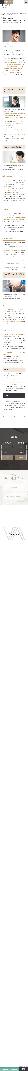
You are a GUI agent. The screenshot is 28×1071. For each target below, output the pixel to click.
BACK (2, 17)
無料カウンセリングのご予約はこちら (14, 395)
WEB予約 (7, 457)
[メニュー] (26, 2)
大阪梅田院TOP (6, 2)
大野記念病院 (14, 487)
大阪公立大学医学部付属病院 (14, 496)
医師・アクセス (7, 452)
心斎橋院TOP (10, 2)
